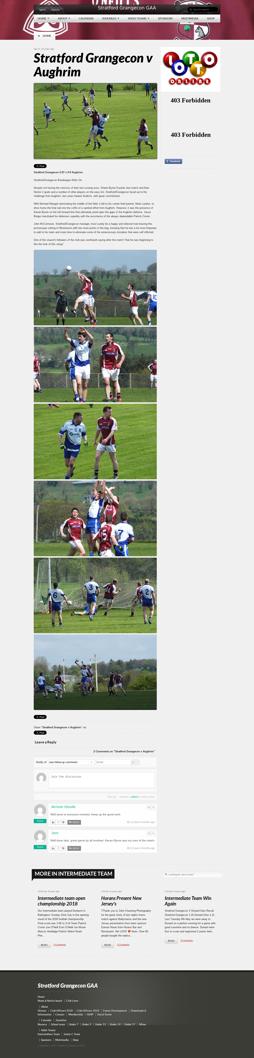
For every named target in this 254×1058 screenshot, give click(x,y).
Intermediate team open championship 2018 (61, 901)
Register (56, 10)
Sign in (42, 10)
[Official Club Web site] (127, 10)
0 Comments (60, 944)
